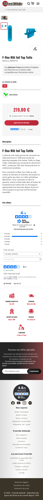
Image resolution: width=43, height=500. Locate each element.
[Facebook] (13, 403)
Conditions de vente (21, 485)
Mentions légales (21, 482)
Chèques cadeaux (21, 467)
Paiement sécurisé (21, 489)
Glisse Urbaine (21, 418)
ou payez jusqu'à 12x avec (20, 116)
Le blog (21, 473)
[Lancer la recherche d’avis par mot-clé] (40, 259)
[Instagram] (24, 403)
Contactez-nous (21, 448)
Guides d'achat (21, 470)
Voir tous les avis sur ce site (23, 229)
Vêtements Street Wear (21, 421)
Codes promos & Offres (21, 463)
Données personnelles (21, 444)
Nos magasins (21, 435)
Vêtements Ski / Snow (21, 425)
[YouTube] (18, 403)
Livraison (21, 441)
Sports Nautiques (22, 412)
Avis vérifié (9, 270)
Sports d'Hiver (21, 415)
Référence (5, 61)
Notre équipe (21, 438)
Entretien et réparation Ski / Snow (21, 459)
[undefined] (34, 225)
